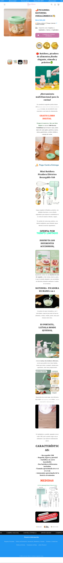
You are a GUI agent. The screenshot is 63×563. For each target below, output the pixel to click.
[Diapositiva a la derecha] (30, 62)
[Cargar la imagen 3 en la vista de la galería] (20, 62)
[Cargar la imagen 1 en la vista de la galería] (10, 62)
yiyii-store (25, 556)
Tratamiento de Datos (32, 545)
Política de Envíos (20, 545)
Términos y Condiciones (52, 541)
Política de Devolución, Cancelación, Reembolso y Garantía (30, 541)
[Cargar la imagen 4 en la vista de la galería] (25, 62)
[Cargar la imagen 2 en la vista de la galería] (15, 62)
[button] (4, 4)
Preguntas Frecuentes (9, 541)
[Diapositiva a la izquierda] (5, 62)
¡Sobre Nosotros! (42, 545)
